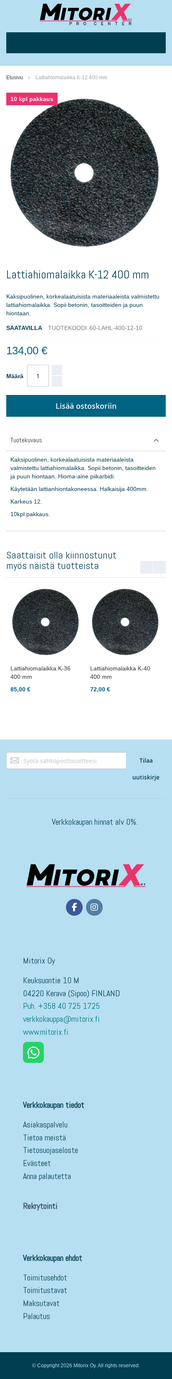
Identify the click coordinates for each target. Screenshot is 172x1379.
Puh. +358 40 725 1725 (62, 1005)
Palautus (36, 1316)
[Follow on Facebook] (74, 907)
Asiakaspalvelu (45, 1124)
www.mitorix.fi (45, 1031)
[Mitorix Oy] (86, 14)
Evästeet (37, 1163)
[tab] (86, 440)
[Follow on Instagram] (94, 907)
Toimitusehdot (45, 1277)
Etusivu (14, 78)
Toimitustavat (45, 1290)
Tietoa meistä (44, 1137)
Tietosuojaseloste (50, 1150)
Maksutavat (41, 1303)
